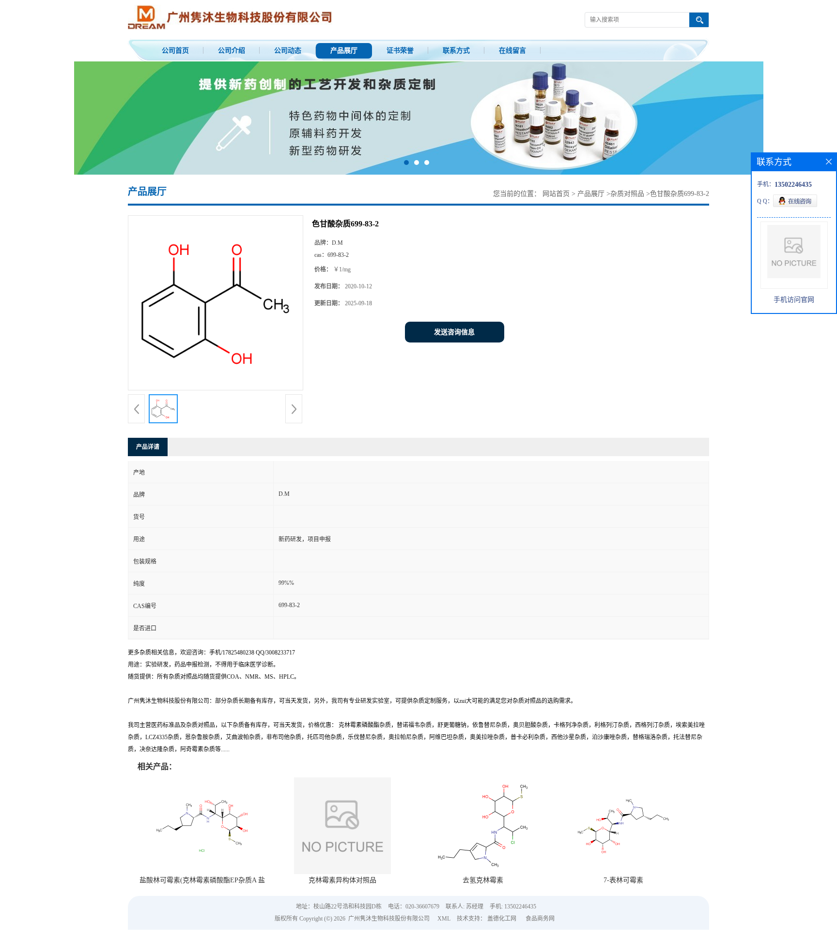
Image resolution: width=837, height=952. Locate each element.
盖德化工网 (501, 940)
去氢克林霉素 (483, 902)
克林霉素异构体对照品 (342, 902)
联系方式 (456, 50)
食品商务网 (540, 940)
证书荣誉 (400, 50)
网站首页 (556, 216)
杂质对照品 (627, 216)
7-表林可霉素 (623, 902)
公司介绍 (231, 50)
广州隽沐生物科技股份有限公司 (389, 940)
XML (443, 940)
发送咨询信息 (454, 354)
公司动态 (287, 50)
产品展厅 (343, 50)
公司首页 (175, 50)
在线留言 (512, 50)
